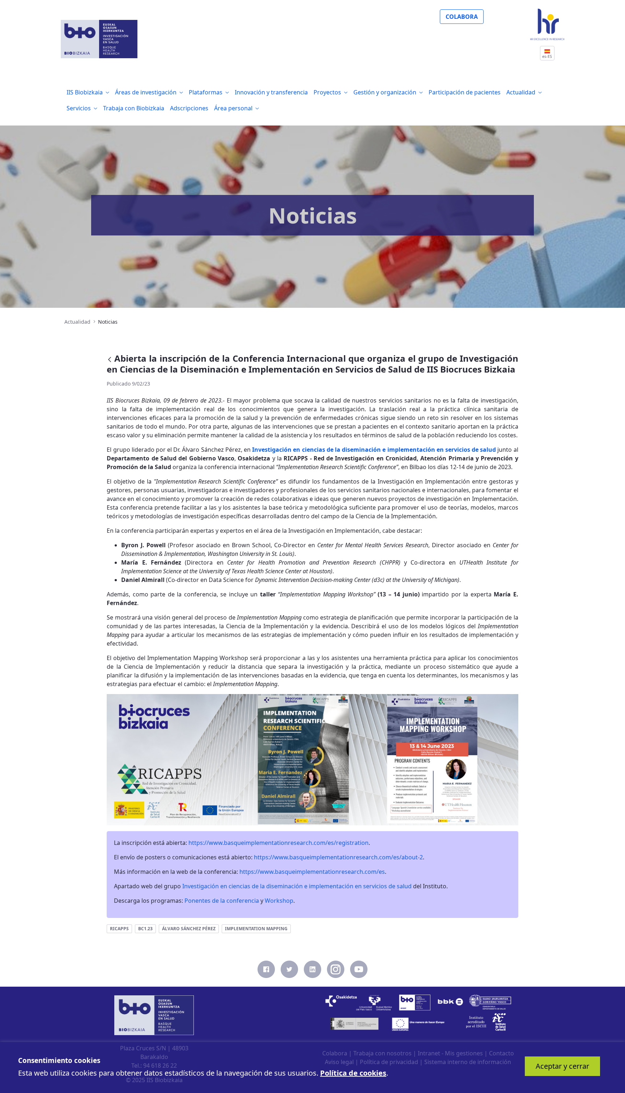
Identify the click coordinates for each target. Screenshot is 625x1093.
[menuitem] (88, 92)
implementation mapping (256, 929)
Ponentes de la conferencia (221, 901)
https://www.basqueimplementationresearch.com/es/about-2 (338, 857)
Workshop (279, 901)
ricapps (119, 929)
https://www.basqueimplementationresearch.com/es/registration (278, 843)
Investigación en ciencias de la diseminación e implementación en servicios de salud (374, 450)
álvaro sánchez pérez (189, 929)
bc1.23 (145, 929)
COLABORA (462, 17)
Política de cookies (353, 1073)
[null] (110, 359)
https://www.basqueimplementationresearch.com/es (312, 872)
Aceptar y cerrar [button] (562, 1066)
